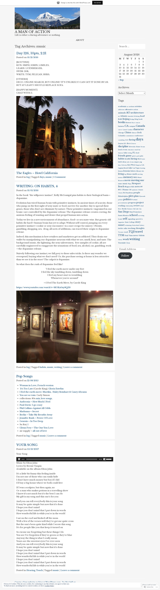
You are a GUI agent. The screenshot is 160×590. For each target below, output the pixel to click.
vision (141, 235)
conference (138, 136)
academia (122, 106)
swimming (128, 225)
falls (125, 153)
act (128, 106)
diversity (132, 146)
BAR (120, 119)
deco (129, 143)
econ (125, 150)
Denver (133, 143)
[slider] (109, 459)
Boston (128, 122)
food (137, 153)
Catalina (130, 129)
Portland (134, 199)
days (42, 177)
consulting (121, 140)
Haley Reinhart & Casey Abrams (70, 392)
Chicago (121, 132)
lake (130, 168)
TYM (121, 235)
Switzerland (135, 225)
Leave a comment (72, 367)
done (138, 147)
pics (131, 195)
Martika (47, 392)
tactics (120, 228)
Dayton (120, 143)
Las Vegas (136, 168)
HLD (139, 159)
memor (120, 177)
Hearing (30, 570)
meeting (140, 174)
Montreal (121, 180)
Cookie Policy (49, 586)
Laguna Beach (123, 168)
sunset (121, 225)
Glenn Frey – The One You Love (36, 427)
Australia (130, 116)
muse (120, 183)
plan (136, 196)
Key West (131, 165)
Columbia (121, 136)
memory (128, 177)
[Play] (19, 459)
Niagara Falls (129, 187)
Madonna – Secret (29, 411)
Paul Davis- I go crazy (31, 405)
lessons (126, 171)
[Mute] (104, 459)
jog (141, 162)
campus (132, 126)
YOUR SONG (27, 445)
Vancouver (133, 235)
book (140, 119)
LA (143, 165)
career (120, 129)
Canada (140, 125)
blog (136, 119)
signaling (131, 219)
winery (120, 239)
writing (58, 367)
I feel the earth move (31, 392)
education (131, 150)
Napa (129, 183)
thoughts (140, 228)
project (140, 202)
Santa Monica (123, 215)
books (121, 122)
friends (121, 156)
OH (130, 190)
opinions (134, 190)
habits (43, 367)
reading (121, 206)
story (138, 222)
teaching (131, 228)
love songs (46, 398)
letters (133, 171)
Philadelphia (123, 196)
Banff (142, 116)
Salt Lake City (137, 209)
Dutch (120, 150)
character (138, 129)
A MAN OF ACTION (32, 32)
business (121, 126)
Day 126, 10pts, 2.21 (31, 53)
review (136, 206)
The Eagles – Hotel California (37, 173)
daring (132, 140)
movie (127, 180)
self (125, 218)
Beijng (132, 119)
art (119, 116)
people (136, 193)
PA (124, 193)
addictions (121, 109)
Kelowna (124, 165)
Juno (119, 165)
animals (122, 113)
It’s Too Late (26, 388)
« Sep (121, 80)
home (143, 159)
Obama (125, 190)
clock (139, 133)
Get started (97, 2)
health (127, 159)
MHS (135, 177)
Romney (130, 209)
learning (142, 168)
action (131, 106)
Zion (128, 243)
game (128, 155)
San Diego (123, 211)
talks (125, 228)
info (128, 162)
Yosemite (122, 243)
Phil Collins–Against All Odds (35, 408)
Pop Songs (24, 376)
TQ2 (132, 231)
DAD (126, 140)
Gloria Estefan (56, 388)
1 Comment (59, 177)
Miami (140, 177)
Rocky (124, 209)
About (80, 40)
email (136, 150)
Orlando (140, 190)
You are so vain (27, 395)
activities (138, 106)
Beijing (126, 119)
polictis (120, 199)
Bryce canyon (136, 122)
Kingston (138, 165)
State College (130, 222)
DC (125, 143)
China (128, 132)
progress (132, 203)
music (48, 177)
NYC (119, 190)
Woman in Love (28, 385)
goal (138, 156)
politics (127, 199)
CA (127, 125)
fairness (120, 153)
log (28, 177)
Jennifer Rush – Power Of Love (36, 418)
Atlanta (123, 116)
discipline (123, 146)
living (121, 174)
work (126, 239)
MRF (142, 180)
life (143, 171)
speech (138, 219)
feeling (130, 153)
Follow (125, 255)
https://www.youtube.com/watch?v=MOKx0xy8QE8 (43, 287)
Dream (143, 146)
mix (38, 398)
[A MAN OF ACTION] (47, 28)
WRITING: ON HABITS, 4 (37, 186)
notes (137, 187)
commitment (130, 136)
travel (139, 231)
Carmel (125, 129)
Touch (39, 570)
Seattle (120, 219)
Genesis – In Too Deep (31, 421)
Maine (129, 174)
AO (128, 112)
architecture (137, 112)
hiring (134, 159)
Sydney (142, 225)
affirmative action (131, 109)
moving (135, 180)
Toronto (120, 232)
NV (141, 187)
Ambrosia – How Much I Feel (35, 401)
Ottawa (120, 193)
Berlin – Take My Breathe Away (36, 414)
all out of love (40, 431)
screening (141, 215)
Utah (126, 235)
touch (126, 232)
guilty (141, 156)
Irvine (132, 162)
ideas (124, 162)
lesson (120, 171)
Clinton (133, 132)
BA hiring (137, 116)
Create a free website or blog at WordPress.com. (38, 582)
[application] (64, 459)
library (138, 171)
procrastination (123, 203)
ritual (141, 206)
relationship (129, 206)
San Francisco (136, 212)
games (134, 156)
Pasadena (129, 193)
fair (139, 150)
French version (45, 385)
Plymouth (142, 196)
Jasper (137, 162)
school (133, 215)
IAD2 (120, 162)
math (134, 174)
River (119, 209)
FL (133, 153)
